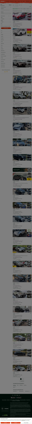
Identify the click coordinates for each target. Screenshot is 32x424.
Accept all (5, 422)
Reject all (15, 422)
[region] (16, 421)
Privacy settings (26, 422)
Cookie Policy (23, 420)
